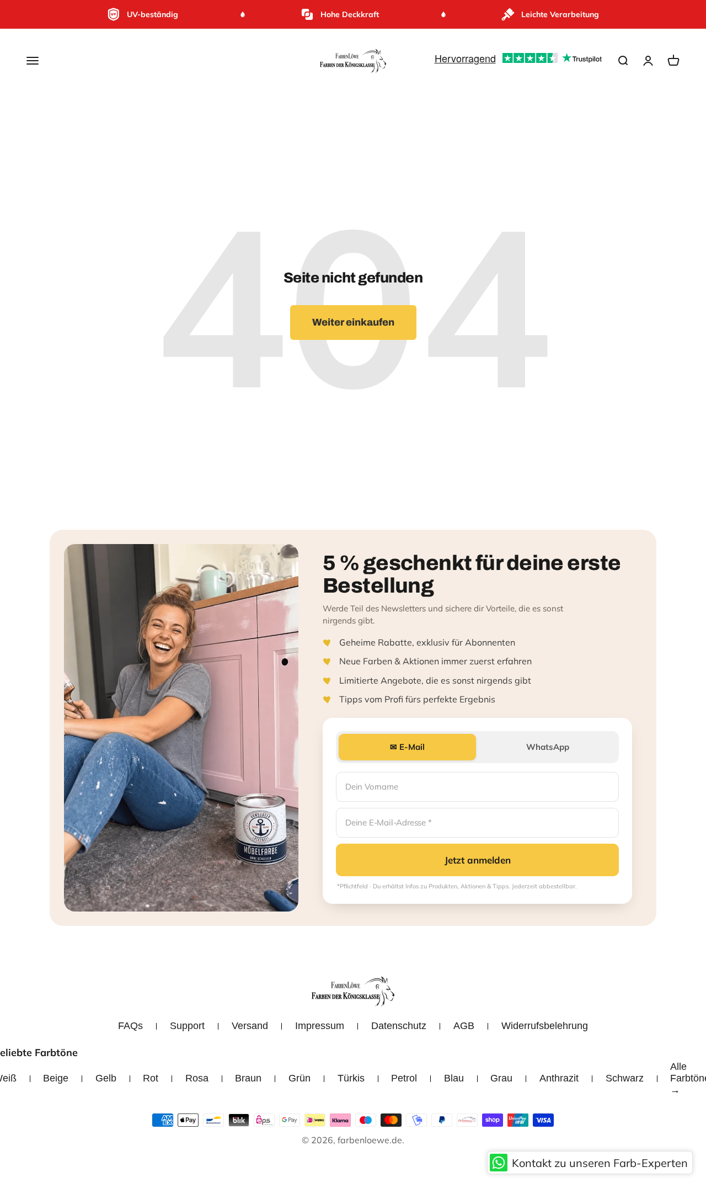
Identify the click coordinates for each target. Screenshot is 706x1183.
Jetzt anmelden (478, 860)
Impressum (319, 1025)
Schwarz (625, 1078)
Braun (248, 1078)
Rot (150, 1078)
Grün (299, 1078)
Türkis (351, 1078)
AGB (463, 1025)
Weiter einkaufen (353, 322)
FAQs (130, 1025)
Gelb (105, 1078)
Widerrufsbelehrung (544, 1025)
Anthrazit (559, 1078)
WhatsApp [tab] (547, 747)
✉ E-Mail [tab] (407, 747)
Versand (250, 1025)
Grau (501, 1078)
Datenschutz (398, 1025)
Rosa (196, 1078)
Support (187, 1025)
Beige (55, 1078)
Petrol (404, 1078)
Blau (454, 1078)
